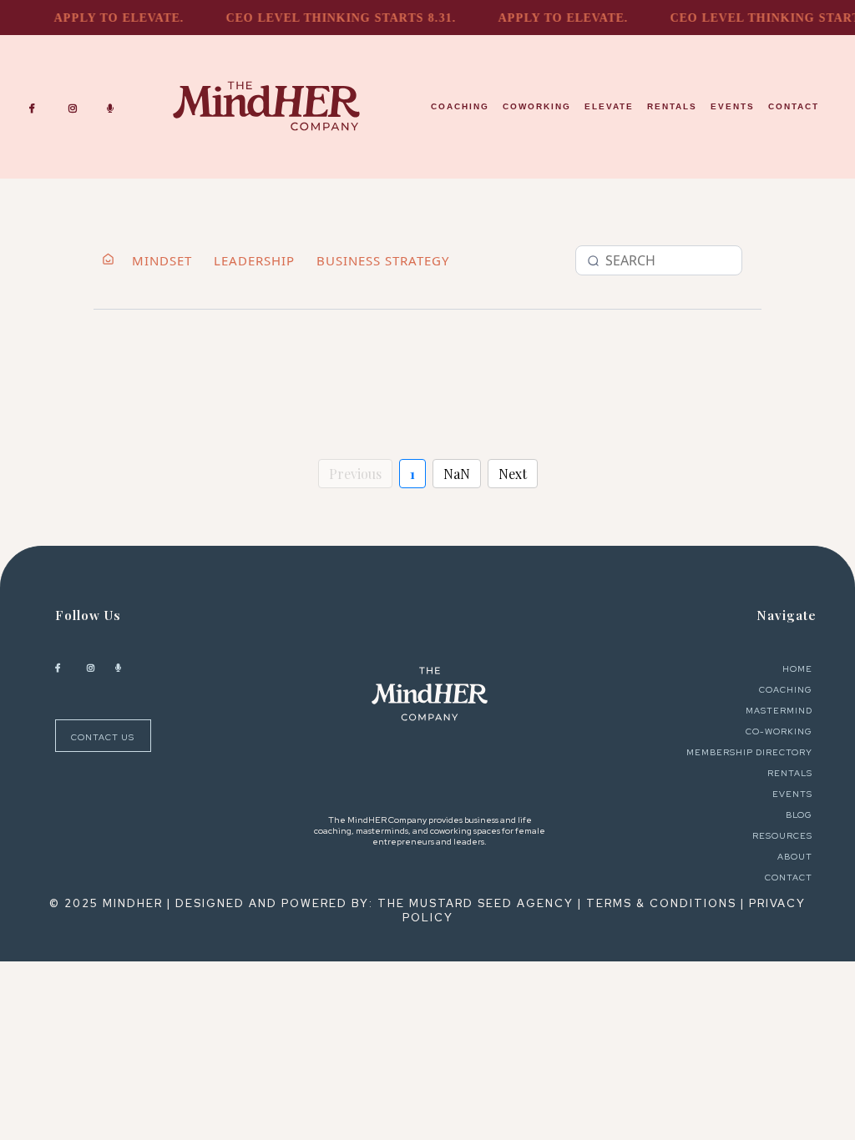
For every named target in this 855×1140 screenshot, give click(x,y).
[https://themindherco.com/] (266, 106)
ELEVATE (609, 106)
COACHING (460, 106)
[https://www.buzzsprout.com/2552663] (114, 106)
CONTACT (793, 106)
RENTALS (672, 106)
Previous (355, 473)
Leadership (254, 260)
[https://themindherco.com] (430, 694)
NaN (456, 473)
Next (512, 473)
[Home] (108, 261)
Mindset (162, 260)
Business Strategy (382, 260)
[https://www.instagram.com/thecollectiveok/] (76, 106)
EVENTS (733, 106)
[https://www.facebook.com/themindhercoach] (36, 106)
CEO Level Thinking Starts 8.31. (334, 18)
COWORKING (537, 106)
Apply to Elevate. (112, 18)
